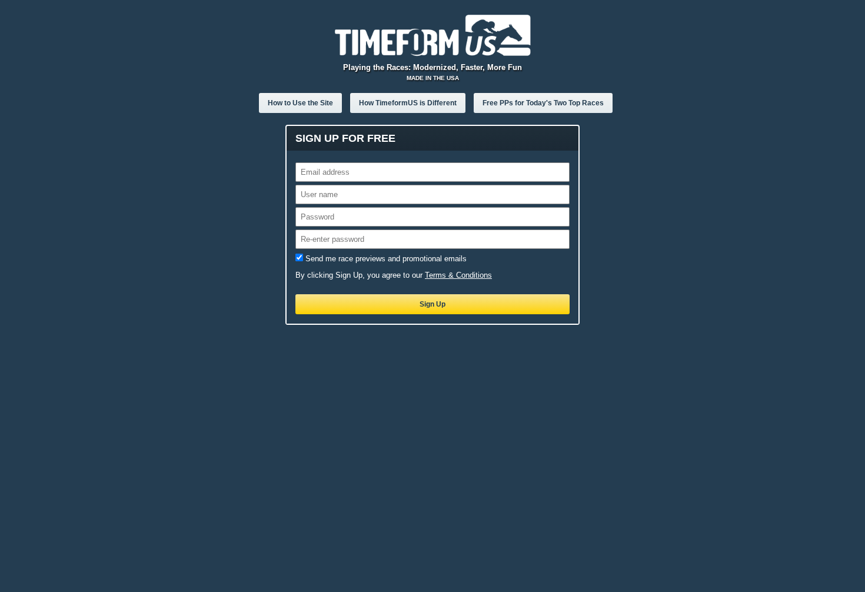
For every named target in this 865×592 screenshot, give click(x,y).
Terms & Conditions (458, 275)
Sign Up (432, 304)
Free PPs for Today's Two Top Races (543, 103)
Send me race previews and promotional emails (386, 258)
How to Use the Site (300, 103)
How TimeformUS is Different (408, 103)
